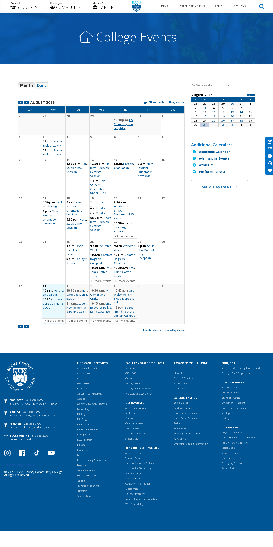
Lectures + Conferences (137, 433)
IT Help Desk (83, 434)
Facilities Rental (182, 428)
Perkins (81, 455)
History (225, 418)
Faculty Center (133, 383)
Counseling (83, 409)
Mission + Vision (231, 392)
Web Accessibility (134, 504)
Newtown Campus (183, 407)
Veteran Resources (87, 496)
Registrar (82, 465)
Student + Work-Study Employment (241, 368)
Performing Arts (212, 171)
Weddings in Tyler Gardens (188, 433)
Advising (81, 378)
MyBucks (239, 6)
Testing (81, 480)
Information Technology (138, 468)
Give (176, 368)
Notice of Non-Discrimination (141, 499)
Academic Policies (134, 452)
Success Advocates (87, 475)
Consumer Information (138, 483)
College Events (136, 36)
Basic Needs (83, 383)
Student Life (131, 438)
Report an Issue (230, 452)
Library (164, 6)
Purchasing (180, 438)
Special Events (181, 388)
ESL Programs (84, 419)
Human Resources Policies (139, 463)
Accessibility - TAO (87, 368)
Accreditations (229, 387)
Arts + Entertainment (137, 407)
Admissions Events (214, 158)
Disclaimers (131, 488)
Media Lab (82, 449)
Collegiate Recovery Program (92, 403)
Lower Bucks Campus (185, 413)
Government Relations (234, 407)
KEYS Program (85, 439)
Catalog (81, 398)
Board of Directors (184, 378)
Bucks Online (19, 435)
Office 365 (130, 373)
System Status (229, 468)
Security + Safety (86, 470)
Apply (219, 6)
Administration (133, 473)
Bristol (15, 411)
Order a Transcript (232, 458)
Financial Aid (84, 424)
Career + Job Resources (89, 393)
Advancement (132, 478)
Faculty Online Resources (138, 388)
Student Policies (133, 458)
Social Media (228, 447)
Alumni (178, 373)
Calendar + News (192, 6)
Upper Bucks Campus (185, 418)
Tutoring (82, 490)
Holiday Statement (135, 493)
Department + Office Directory (238, 437)
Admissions (83, 373)
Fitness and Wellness (88, 429)
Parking (178, 423)
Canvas (129, 378)
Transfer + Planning (88, 485)
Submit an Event (217, 187)
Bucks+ (129, 418)
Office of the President (233, 402)
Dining (81, 414)
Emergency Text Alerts (233, 463)
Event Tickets (132, 428)
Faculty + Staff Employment (236, 373)
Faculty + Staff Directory (235, 442)
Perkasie (15, 423)
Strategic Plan (229, 413)
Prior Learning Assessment (92, 460)
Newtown (17, 399)
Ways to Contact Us (232, 432)
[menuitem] (24, 6)
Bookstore (82, 388)
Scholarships (180, 383)
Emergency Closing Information (191, 443)
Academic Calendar (214, 151)
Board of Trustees (231, 397)
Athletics (206, 165)
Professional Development (139, 393)
